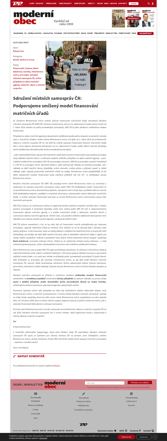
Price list (131, 405)
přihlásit (56, 365)
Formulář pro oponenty (83, 410)
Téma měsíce (99, 33)
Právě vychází (124, 33)
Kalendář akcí (145, 33)
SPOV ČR (51, 430)
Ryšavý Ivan (18, 51)
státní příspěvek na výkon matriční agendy (27, 81)
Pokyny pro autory (83, 401)
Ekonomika (18, 33)
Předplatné (35, 401)
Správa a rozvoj (35, 33)
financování (18, 68)
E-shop (35, 409)
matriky (26, 71)
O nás (31, 3)
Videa (134, 33)
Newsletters (111, 33)
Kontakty (122, 3)
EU (25, 33)
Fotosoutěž (35, 414)
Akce (36, 418)
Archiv (100, 3)
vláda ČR (25, 85)
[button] (139, 382)
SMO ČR (35, 430)
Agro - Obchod (110, 3)
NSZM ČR (69, 430)
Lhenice (28, 68)
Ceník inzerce (131, 401)
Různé (90, 33)
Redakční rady (83, 405)
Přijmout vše (126, 437)
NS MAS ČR (60, 430)
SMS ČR (43, 430)
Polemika (58, 33)
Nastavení (144, 437)
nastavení (43, 438)
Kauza (83, 33)
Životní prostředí (71, 33)
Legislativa (48, 33)
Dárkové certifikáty (35, 405)
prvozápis (24, 75)
